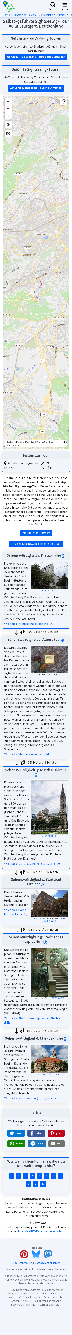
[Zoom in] (8, 101)
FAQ (14, 1263)
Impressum (25, 1263)
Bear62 (44, 590)
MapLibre (11, 442)
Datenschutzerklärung (47, 1263)
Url (47, 754)
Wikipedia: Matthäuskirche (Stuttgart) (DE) (33, 863)
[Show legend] (63, 101)
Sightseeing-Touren (24, 15)
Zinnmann (42, 1074)
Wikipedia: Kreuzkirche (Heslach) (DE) (29, 623)
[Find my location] (8, 124)
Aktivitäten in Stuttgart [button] (36, 533)
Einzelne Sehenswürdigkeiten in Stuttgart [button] (36, 544)
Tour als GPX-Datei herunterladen (40, 1231)
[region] (36, 272)
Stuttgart (61, 15)
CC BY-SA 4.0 (55, 1074)
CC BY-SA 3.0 (50, 921)
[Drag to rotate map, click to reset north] (8, 115)
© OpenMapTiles (25, 442)
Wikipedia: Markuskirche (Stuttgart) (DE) (31, 1098)
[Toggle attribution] (65, 442)
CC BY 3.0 (53, 590)
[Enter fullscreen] (8, 133)
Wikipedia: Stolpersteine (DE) (24, 754)
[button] (16, 1133)
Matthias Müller (39, 919)
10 (43, 1184)
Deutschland (46, 15)
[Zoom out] (8, 108)
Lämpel (64, 919)
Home (6, 15)
